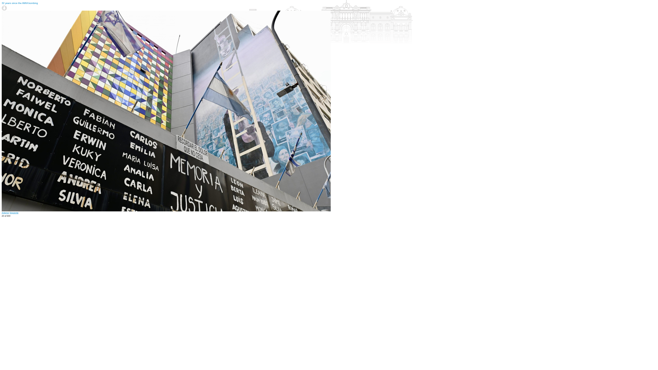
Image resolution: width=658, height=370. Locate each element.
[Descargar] (4, 8)
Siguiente (14, 213)
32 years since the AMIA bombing (20, 3)
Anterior (5, 213)
